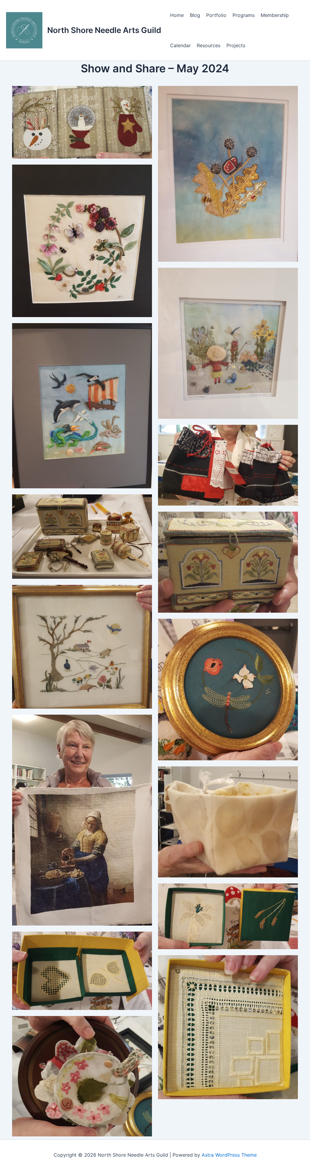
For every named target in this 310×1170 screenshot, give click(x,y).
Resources (208, 45)
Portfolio (216, 15)
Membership (275, 15)
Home (177, 15)
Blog (195, 15)
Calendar (180, 45)
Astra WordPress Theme (229, 1155)
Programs (243, 15)
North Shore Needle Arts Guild (104, 30)
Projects (235, 45)
